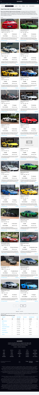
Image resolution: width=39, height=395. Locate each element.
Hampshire (4, 328)
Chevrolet (7, 3)
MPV (19, 356)
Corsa (12, 353)
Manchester (35, 353)
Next (23, 305)
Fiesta (12, 351)
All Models (12, 356)
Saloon (19, 351)
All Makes (4, 356)
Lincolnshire (4, 330)
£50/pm (27, 351)
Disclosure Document (31, 362)
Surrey (3, 334)
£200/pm (27, 356)
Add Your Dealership (21, 346)
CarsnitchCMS (3, 362)
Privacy (27, 361)
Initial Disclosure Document (25, 370)
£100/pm (27, 353)
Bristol (35, 355)
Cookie (37, 361)
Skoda (4, 355)
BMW (4, 353)
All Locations (35, 356)
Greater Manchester (5, 326)
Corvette (10, 3)
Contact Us (15, 346)
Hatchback (19, 353)
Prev (16, 305)
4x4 (19, 355)
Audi (4, 351)
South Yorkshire (5, 332)
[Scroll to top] (19, 362)
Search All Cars (3, 3)
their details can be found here (26, 373)
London (35, 351)
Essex (3, 322)
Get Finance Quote (4, 40)
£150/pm (27, 355)
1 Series (11, 355)
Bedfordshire (4, 321)
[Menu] (38, 1)
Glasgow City (4, 324)
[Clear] (13, 6)
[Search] (1, 1)
